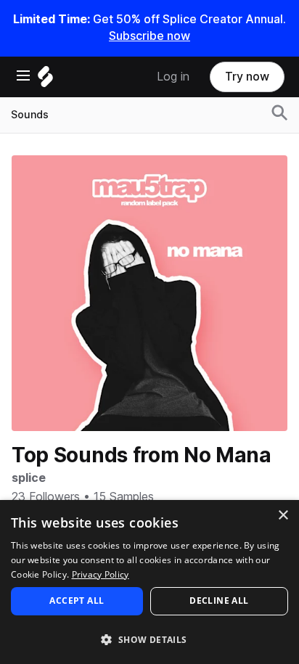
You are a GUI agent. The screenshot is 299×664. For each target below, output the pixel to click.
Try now (247, 76)
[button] (149, 639)
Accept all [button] (76, 600)
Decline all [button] (218, 600)
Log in (173, 76)
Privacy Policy (100, 574)
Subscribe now (149, 36)
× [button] (282, 515)
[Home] (45, 80)
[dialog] (149, 582)
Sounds (30, 114)
